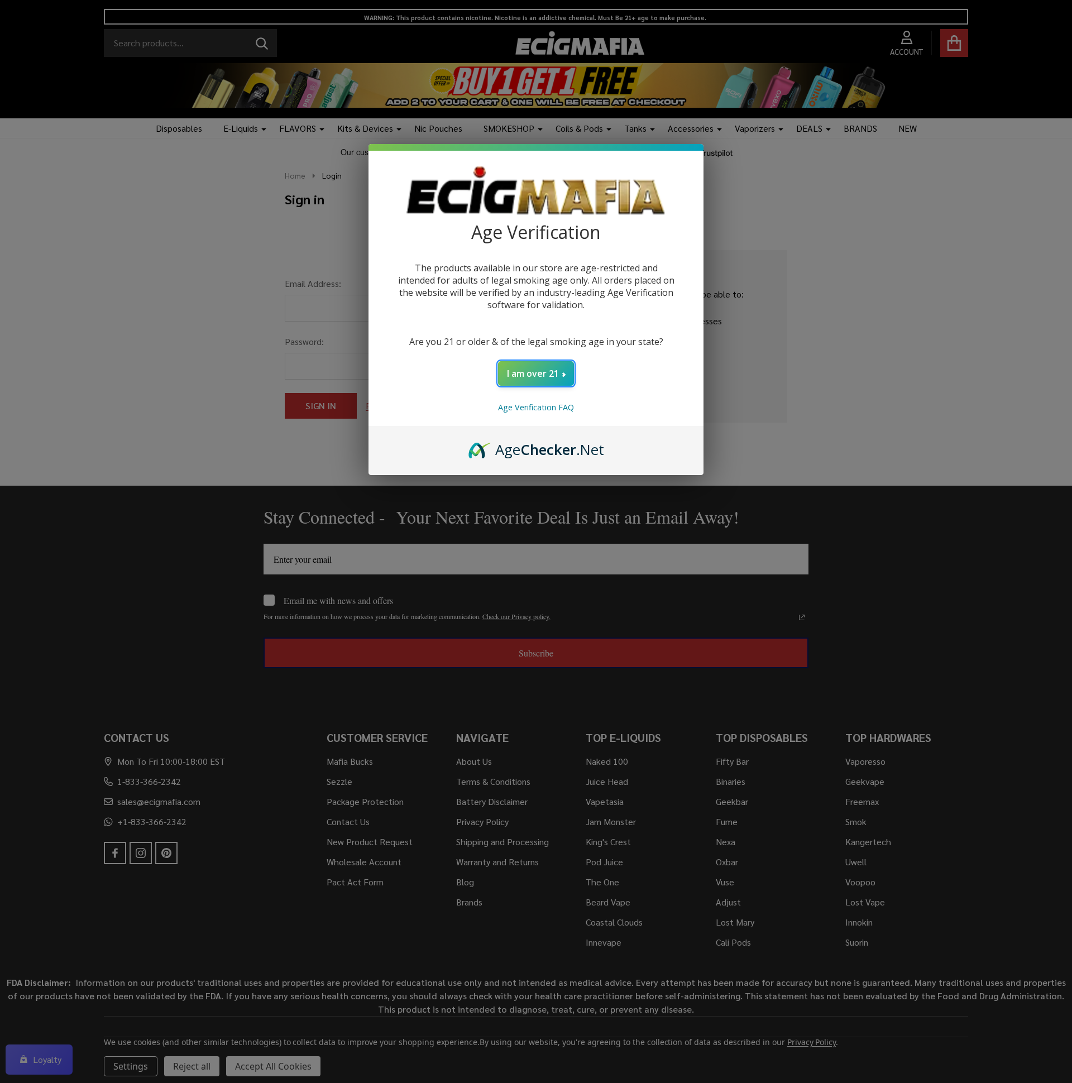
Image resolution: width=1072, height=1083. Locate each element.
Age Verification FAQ (536, 407)
